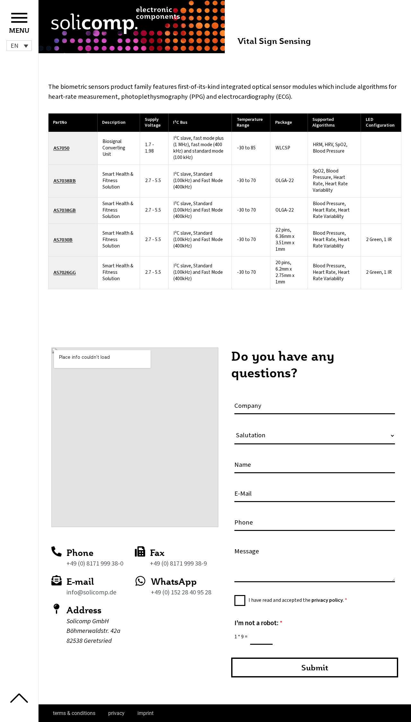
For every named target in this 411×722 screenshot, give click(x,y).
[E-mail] (56, 580)
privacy (116, 713)
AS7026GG (64, 273)
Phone (79, 552)
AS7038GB (64, 210)
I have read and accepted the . (298, 600)
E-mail (80, 581)
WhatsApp (174, 581)
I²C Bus (180, 122)
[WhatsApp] (140, 580)
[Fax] (140, 551)
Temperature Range (250, 122)
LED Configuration (380, 122)
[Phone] (56, 551)
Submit (315, 667)
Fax (157, 552)
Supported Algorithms (323, 122)
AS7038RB (64, 181)
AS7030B (63, 240)
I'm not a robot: (258, 623)
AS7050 (61, 148)
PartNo (60, 122)
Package (283, 122)
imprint (145, 713)
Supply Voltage (153, 122)
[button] (19, 45)
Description (114, 122)
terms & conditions (74, 713)
